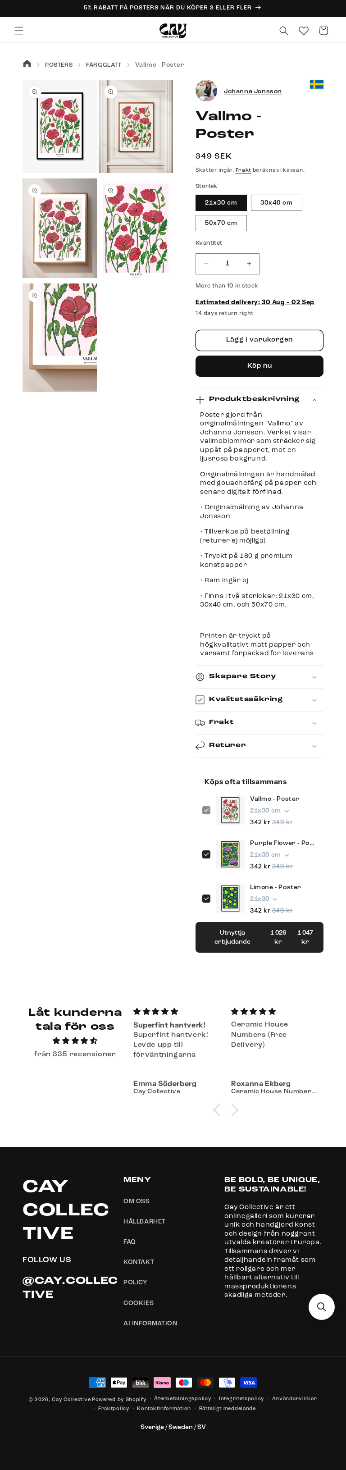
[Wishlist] (304, 31)
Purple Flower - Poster (283, 843)
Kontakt (138, 1262)
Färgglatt (103, 65)
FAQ (129, 1242)
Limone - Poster (275, 887)
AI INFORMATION (150, 1323)
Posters (59, 65)
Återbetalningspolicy (182, 1399)
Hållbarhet (144, 1222)
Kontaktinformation (164, 1408)
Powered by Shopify (119, 1399)
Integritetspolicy (241, 1399)
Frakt (244, 170)
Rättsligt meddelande (227, 1408)
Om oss (136, 1201)
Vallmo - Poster (275, 799)
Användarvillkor (295, 1399)
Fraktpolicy (113, 1408)
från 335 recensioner (75, 1054)
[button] (19, 31)
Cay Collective (71, 1399)
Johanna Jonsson (253, 91)
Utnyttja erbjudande (263, 937)
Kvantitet (209, 243)
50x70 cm (221, 223)
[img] (75, 1041)
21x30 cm (221, 203)
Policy (135, 1282)
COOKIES (138, 1303)
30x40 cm (276, 203)
